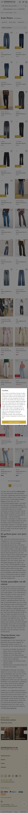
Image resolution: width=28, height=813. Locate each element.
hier (18, 408)
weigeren (4, 412)
